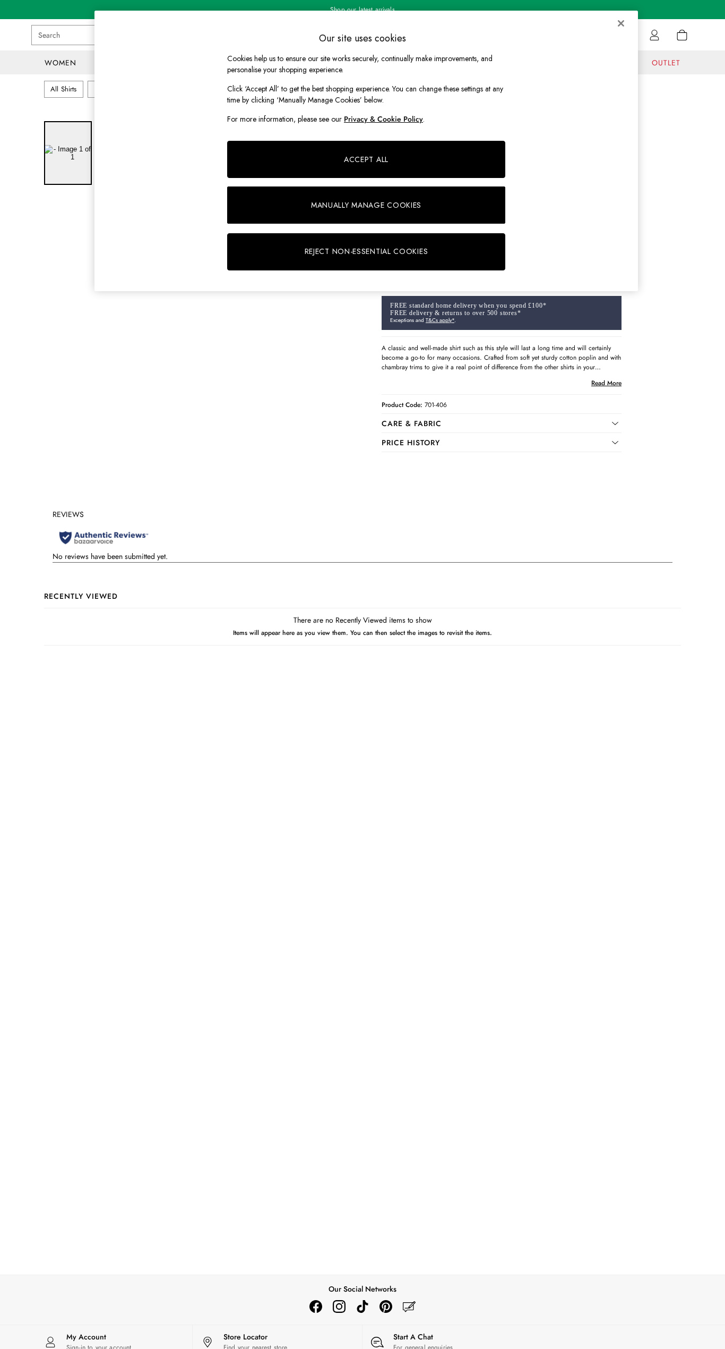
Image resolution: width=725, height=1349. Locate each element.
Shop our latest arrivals (362, 9)
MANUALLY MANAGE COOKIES (366, 205)
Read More (606, 383)
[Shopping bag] (682, 35)
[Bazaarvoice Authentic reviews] (104, 538)
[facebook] (315, 1306)
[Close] (621, 23)
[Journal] (409, 1306)
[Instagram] (339, 1306)
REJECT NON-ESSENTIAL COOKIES (366, 251)
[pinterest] (386, 1306)
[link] (654, 35)
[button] (502, 423)
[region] (366, 151)
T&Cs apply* (440, 320)
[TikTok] (362, 1306)
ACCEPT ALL (366, 159)
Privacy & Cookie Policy (383, 119)
